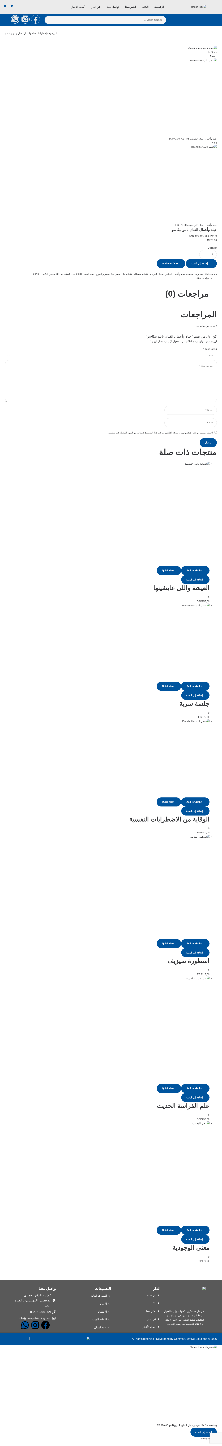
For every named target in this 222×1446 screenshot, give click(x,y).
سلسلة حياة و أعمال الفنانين (179, 274)
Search (49, 20)
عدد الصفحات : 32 (65, 274)
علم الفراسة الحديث (183, 1105)
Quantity (212, 247)
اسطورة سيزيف (188, 960)
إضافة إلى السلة (199, 263)
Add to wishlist (170, 263)
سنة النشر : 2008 (85, 274)
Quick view (168, 570)
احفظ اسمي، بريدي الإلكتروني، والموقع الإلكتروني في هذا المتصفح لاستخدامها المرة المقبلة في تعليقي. (160, 432)
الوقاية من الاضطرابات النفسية (169, 819)
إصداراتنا (42, 33)
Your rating (210, 348)
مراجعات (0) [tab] (187, 293)
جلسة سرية (194, 703)
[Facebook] (35, 19)
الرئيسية (53, 33)
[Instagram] (25, 19)
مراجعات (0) (203, 278)
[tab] (107, 278)
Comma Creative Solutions (190, 1338)
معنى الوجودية (191, 1247)
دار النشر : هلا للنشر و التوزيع (110, 274)
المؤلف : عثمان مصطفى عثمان (141, 274)
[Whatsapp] (15, 19)
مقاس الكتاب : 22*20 (44, 274)
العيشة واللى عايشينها (181, 587)
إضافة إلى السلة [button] (194, 579)
